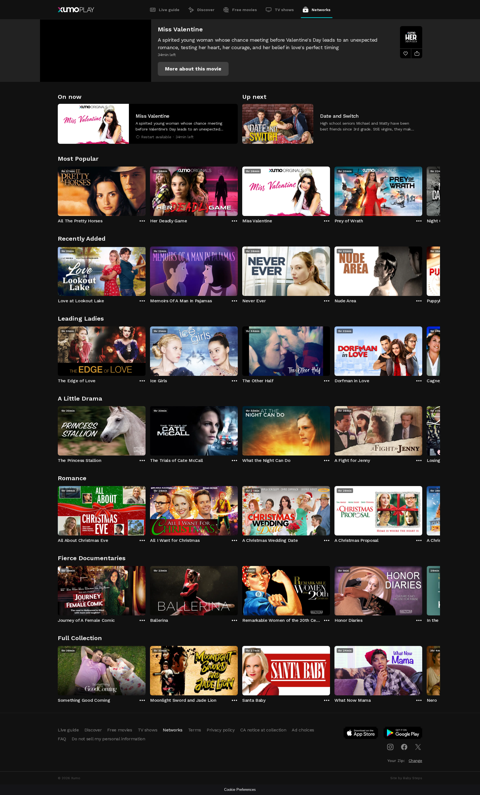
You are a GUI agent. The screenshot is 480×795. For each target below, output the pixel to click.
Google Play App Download (403, 734)
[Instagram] (390, 747)
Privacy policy (221, 730)
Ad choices (303, 730)
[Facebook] (404, 747)
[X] (418, 747)
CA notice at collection (263, 730)
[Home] (76, 9)
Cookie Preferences (240, 790)
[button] (193, 69)
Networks (321, 9)
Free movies (244, 9)
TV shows (284, 9)
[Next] (422, 190)
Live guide (169, 9)
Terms (194, 730)
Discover (205, 9)
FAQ (62, 738)
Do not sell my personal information (108, 738)
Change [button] (415, 760)
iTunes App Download (361, 734)
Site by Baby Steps (406, 778)
